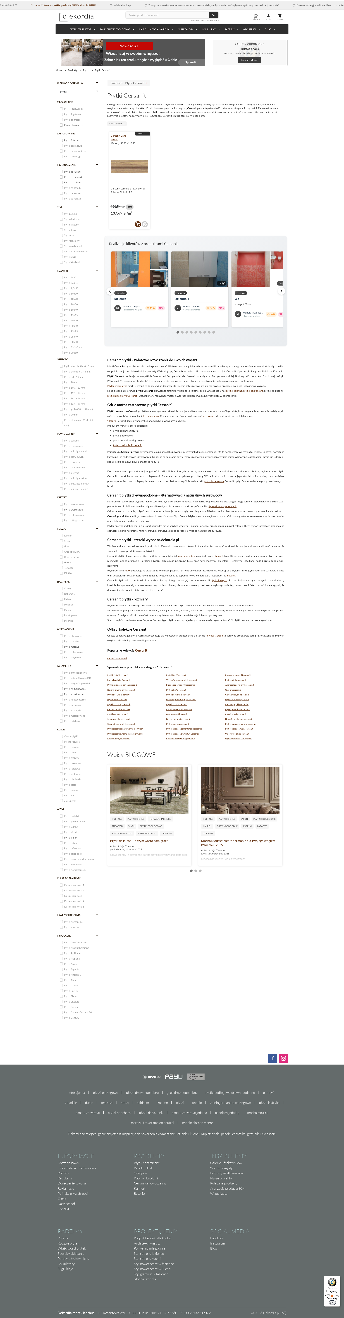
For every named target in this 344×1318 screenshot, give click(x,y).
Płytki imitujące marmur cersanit (240, 724)
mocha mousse (257, 1112)
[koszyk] (138, 224)
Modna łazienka (145, 1279)
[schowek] (145, 224)
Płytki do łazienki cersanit (178, 694)
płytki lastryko (219, 580)
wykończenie (65, 629)
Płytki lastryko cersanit (235, 714)
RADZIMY (230, 29)
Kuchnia (117, 819)
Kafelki (247, 826)
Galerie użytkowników (226, 1163)
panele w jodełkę (227, 1112)
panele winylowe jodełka (189, 1112)
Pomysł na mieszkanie (149, 1248)
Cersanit (141, 650)
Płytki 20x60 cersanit (117, 699)
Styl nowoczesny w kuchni (152, 1269)
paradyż (268, 1092)
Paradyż (262, 826)
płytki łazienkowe (214, 481)
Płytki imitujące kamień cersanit (122, 684)
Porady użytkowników (73, 1258)
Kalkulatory (66, 1264)
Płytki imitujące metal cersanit (239, 728)
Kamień (207, 826)
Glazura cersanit (233, 689)
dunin (89, 1102)
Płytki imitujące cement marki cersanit (184, 728)
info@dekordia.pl (96, 5)
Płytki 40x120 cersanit (117, 714)
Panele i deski (144, 1168)
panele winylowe (88, 1112)
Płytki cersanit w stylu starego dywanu (125, 733)
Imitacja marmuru (160, 819)
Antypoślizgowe (122, 833)
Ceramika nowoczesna (150, 1183)
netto (125, 1102)
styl (60, 207)
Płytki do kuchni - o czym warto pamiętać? (139, 841)
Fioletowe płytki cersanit (118, 738)
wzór (60, 809)
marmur (182, 555)
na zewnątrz (209, 415)
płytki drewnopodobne (142, 1092)
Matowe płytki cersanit (177, 714)
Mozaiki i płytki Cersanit (118, 680)
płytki (180, 1102)
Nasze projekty (221, 1178)
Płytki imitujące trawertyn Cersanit (182, 733)
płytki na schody (119, 1112)
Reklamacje (66, 1188)
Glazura (111, 420)
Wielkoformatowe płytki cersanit (181, 680)
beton (191, 555)
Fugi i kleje (65, 1269)
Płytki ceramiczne (80, 29)
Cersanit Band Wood (117, 658)
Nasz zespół (66, 1203)
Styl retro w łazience (149, 1253)
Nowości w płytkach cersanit (238, 719)
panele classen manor (197, 1122)
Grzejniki (140, 1173)
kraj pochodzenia (68, 915)
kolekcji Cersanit (215, 635)
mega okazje (65, 102)
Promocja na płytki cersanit (238, 675)
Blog (213, 1248)
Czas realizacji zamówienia (77, 1168)
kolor (61, 729)
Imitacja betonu (146, 833)
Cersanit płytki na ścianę (118, 709)
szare (127, 570)
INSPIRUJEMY (209, 29)
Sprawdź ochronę (249, 60)
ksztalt (62, 497)
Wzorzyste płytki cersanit (237, 733)
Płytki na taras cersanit (176, 704)
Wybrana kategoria (70, 82)
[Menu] (338, 1278)
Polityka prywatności (73, 1193)
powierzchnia (66, 433)
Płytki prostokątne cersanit (237, 709)
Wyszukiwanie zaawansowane (205, 20)
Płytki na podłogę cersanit (237, 699)
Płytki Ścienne (135, 819)
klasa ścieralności (69, 878)
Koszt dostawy (68, 1163)
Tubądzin (117, 826)
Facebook (217, 1238)
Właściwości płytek (72, 1248)
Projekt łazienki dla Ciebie (153, 1238)
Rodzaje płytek (68, 1243)
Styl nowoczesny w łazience (154, 1264)
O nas (62, 1198)
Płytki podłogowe (151, 826)
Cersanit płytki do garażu (237, 704)
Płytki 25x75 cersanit (176, 689)
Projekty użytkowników (226, 1173)
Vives (131, 826)
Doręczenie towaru (72, 1183)
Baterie (139, 1193)
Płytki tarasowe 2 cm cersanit (238, 738)
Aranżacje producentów (227, 1188)
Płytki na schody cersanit (118, 704)
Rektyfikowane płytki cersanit (121, 689)
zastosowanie (66, 133)
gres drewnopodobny (182, 1092)
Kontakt (63, 1209)
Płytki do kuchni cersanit (118, 694)
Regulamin (65, 1178)
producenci (64, 935)
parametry (64, 665)
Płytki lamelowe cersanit (177, 724)
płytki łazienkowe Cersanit (122, 395)
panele (197, 1102)
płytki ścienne (234, 390)
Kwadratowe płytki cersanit (179, 709)
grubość (62, 359)
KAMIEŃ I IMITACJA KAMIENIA (154, 29)
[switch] (332, 1302)
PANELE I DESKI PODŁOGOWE (115, 29)
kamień (219, 555)
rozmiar (62, 270)
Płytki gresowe (151, 415)
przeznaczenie (66, 164)
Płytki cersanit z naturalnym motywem (125, 728)
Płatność (64, 1173)
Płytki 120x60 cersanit (117, 675)
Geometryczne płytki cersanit (121, 724)
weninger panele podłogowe (230, 1102)
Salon (244, 819)
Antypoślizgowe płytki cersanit (239, 684)
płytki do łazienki (151, 1112)
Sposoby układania (71, 1253)
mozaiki (230, 575)
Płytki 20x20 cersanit (176, 675)
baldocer (143, 1102)
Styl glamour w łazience (151, 1274)
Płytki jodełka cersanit (235, 680)
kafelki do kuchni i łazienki (127, 445)
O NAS (268, 29)
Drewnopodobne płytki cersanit (181, 699)
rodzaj (61, 528)
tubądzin (70, 1102)
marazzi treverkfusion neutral (152, 1122)
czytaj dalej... (117, 123)
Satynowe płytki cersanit (118, 719)
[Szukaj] (213, 15)
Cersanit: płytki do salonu (237, 694)
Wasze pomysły (221, 1168)
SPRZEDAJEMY (185, 29)
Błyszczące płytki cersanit (178, 719)
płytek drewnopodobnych (222, 506)
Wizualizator (219, 1193)
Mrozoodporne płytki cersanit (180, 684)
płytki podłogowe (253, 390)
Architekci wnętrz (147, 1243)
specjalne (63, 581)
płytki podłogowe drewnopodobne (230, 1092)
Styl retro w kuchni (147, 1258)
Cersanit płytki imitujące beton (180, 738)
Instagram (217, 1243)
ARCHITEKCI (249, 29)
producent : (127, 83)
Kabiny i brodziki (146, 1178)
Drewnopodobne (227, 826)
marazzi (107, 1102)
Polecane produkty (223, 1183)
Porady (63, 1238)
